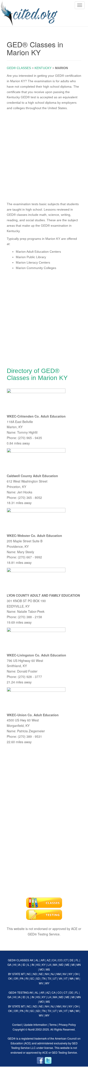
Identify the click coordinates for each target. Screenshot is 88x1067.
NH (47, 974)
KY (44, 964)
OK (10, 978)
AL (37, 960)
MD (61, 964)
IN (33, 964)
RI (26, 978)
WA (71, 978)
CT (66, 960)
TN (44, 978)
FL (77, 960)
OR (16, 978)
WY (47, 983)
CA (54, 960)
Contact (17, 1024)
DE (72, 960)
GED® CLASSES (19, 68)
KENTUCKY (43, 68)
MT (23, 974)
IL (28, 964)
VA (60, 978)
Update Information (35, 1024)
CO (60, 960)
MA (55, 964)
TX (49, 978)
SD (38, 978)
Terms (53, 1024)
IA (19, 964)
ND (35, 974)
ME (67, 964)
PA (21, 978)
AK (31, 960)
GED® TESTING (19, 992)
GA (9, 964)
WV (41, 983)
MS (48, 969)
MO (41, 969)
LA (49, 964)
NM (58, 974)
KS (38, 964)
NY (70, 974)
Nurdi (31, 1029)
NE (41, 974)
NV (65, 974)
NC (29, 974)
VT (65, 978)
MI (73, 964)
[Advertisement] (44, 155)
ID (24, 964)
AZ (48, 960)
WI (77, 978)
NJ (52, 974)
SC (32, 978)
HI (14, 964)
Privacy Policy (67, 1024)
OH (76, 974)
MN (78, 964)
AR (43, 960)
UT (55, 978)
